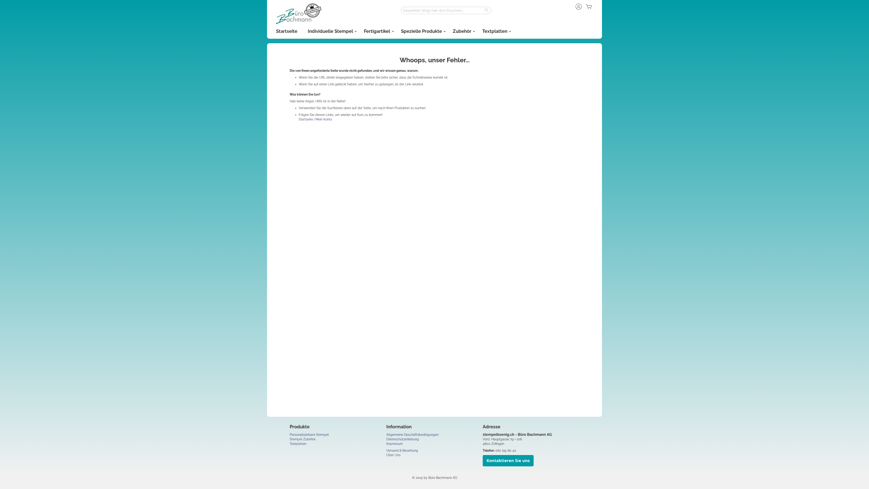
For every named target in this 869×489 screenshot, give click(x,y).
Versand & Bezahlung (402, 450)
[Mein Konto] (578, 7)
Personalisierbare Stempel (309, 434)
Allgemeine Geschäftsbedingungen (412, 434)
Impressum (394, 444)
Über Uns (393, 455)
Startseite (306, 119)
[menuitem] (286, 31)
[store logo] (298, 13)
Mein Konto (323, 119)
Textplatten (298, 444)
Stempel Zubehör (303, 439)
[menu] (434, 31)
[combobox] (446, 10)
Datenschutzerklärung (402, 439)
